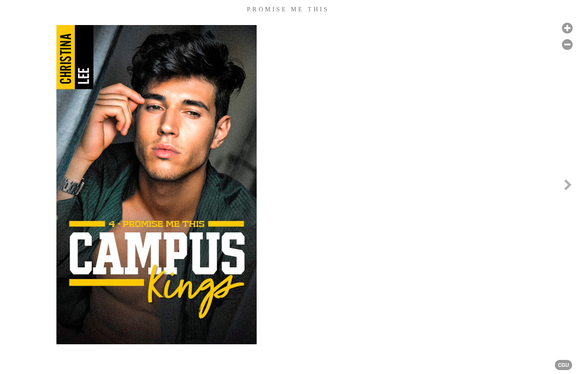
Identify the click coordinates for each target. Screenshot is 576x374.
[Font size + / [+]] (567, 28)
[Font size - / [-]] (567, 45)
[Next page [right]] (568, 187)
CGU (563, 365)
